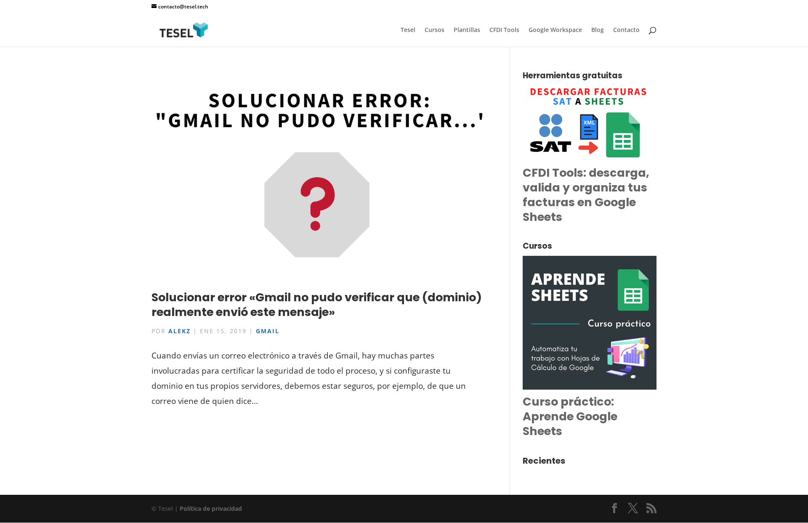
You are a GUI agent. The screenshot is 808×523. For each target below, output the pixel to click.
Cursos (434, 30)
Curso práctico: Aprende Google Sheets (570, 416)
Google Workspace (555, 30)
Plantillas (467, 30)
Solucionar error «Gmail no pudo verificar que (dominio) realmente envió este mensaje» (317, 304)
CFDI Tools (504, 30)
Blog (597, 30)
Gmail (267, 331)
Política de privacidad (211, 508)
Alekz (179, 331)
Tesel (408, 30)
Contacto (626, 30)
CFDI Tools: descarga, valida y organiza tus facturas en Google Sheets (586, 195)
